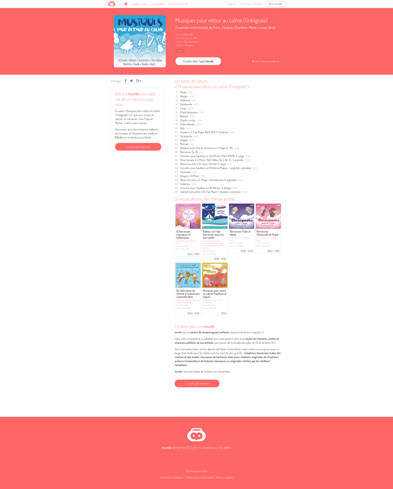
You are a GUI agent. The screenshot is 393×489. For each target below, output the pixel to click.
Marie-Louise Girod (262, 27)
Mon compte (275, 4)
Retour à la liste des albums (266, 61)
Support (231, 4)
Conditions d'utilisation (171, 477)
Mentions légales (224, 477)
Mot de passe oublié (196, 471)
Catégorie (179, 45)
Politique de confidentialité (200, 477)
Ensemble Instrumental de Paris (197, 27)
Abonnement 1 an (178, 4)
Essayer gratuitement (138, 147)
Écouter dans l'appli (198, 61)
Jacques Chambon (234, 27)
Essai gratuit (157, 4)
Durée (178, 34)
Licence (179, 42)
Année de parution (183, 38)
